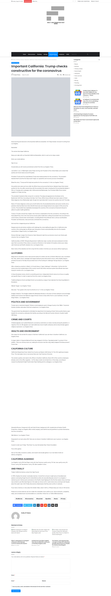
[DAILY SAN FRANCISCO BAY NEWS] (55, 15)
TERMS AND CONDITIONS (83, 1)
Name (13, 575)
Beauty (76, 64)
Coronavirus (29, 498)
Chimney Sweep (53, 54)
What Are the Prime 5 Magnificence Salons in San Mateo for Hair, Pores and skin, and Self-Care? (55, 1)
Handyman (61, 54)
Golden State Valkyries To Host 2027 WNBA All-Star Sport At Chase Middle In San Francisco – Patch (91, 93)
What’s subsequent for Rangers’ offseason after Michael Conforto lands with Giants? (20, 542)
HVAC (67, 54)
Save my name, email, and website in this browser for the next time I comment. (32, 586)
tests (56, 498)
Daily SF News (17, 74)
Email (13, 580)
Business (77, 66)
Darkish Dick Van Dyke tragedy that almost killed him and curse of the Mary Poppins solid (41, 542)
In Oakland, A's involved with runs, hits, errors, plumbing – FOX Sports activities (91, 101)
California (19, 498)
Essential (39, 498)
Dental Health (78, 71)
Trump (63, 498)
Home (24, 54)
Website (44, 580)
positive (48, 498)
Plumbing (39, 54)
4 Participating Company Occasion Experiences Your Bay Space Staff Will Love (85, 114)
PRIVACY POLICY (95, 1)
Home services (31, 54)
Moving (45, 54)
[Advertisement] (55, 38)
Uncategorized (78, 85)
